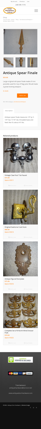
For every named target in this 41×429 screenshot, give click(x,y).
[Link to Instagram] (33, 407)
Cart (28, 1)
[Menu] (35, 11)
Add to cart (22, 95)
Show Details (28, 185)
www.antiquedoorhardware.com (20, 393)
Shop (5, 17)
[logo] (17, 11)
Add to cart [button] (13, 237)
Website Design (26, 405)
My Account (14, 1)
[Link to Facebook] (30, 407)
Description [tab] (9, 111)
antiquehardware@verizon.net (20, 388)
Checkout (22, 1)
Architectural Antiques (20, 101)
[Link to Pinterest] (36, 407)
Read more (13, 185)
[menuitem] (14, 1)
